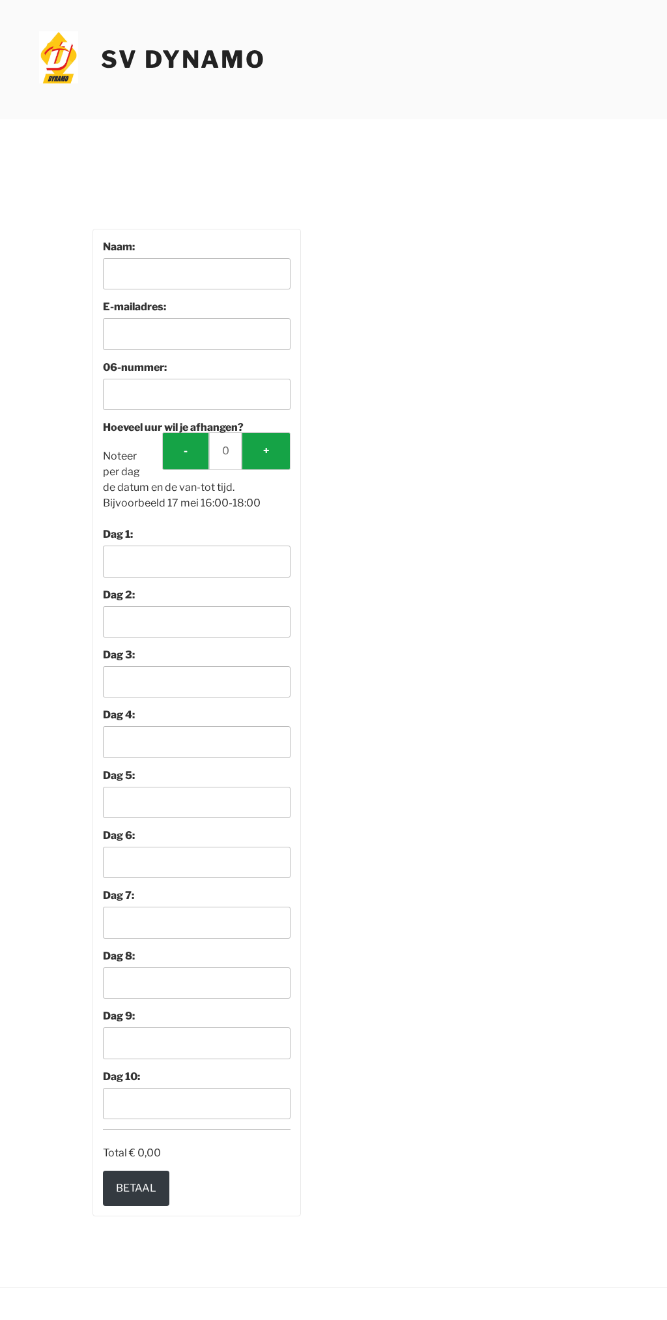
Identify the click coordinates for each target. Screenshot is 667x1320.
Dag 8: (119, 956)
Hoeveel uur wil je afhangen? (173, 427)
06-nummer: (135, 367)
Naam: (119, 247)
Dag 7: (118, 895)
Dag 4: (119, 715)
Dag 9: (119, 1016)
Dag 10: (121, 1076)
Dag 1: (118, 534)
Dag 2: (119, 595)
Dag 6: (119, 835)
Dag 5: (119, 775)
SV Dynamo (183, 59)
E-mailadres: (134, 307)
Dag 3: (119, 655)
